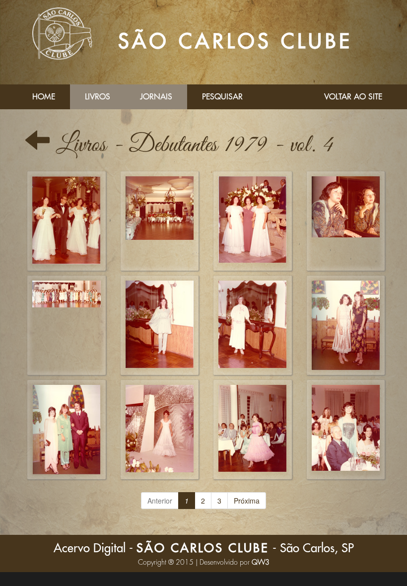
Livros (97, 97)
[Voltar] (37, 145)
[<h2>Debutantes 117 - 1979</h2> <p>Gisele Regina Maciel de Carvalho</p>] (252, 325)
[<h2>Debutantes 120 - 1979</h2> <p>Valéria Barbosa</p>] (160, 429)
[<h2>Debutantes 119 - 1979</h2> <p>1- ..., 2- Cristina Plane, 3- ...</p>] (66, 429)
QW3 (261, 562)
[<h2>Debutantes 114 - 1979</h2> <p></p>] (66, 221)
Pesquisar (222, 97)
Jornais (156, 97)
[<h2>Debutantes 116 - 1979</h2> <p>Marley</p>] (160, 325)
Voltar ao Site (353, 97)
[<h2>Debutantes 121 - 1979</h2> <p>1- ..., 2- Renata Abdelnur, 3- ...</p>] (346, 429)
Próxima (247, 501)
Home (43, 97)
